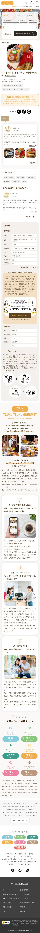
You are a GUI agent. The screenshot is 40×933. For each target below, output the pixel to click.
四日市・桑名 (5, 43)
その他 (28, 815)
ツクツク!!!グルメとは (25, 898)
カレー (35, 815)
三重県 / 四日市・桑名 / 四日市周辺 (12, 85)
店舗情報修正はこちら (28, 267)
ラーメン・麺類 (12, 809)
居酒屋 (22, 806)
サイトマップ (6, 890)
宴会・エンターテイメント (27, 812)
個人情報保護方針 (24, 890)
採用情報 (22, 907)
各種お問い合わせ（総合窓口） (11, 898)
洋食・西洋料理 (8, 806)
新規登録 (14, 6)
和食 (4, 803)
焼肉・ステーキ (27, 809)
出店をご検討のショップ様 (27, 902)
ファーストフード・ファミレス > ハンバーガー (16, 89)
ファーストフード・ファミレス (14, 815)
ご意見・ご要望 (7, 902)
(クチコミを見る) (11, 76)
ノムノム (22, 911)
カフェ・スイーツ (13, 803)
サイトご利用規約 (24, 894)
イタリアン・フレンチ (29, 803)
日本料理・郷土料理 (10, 812)
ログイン (18, 6)
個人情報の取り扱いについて (10, 894)
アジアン (34, 806)
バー (27, 806)
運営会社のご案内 (7, 907)
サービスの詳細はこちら (20, 315)
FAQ (4, 911)
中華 (17, 806)
